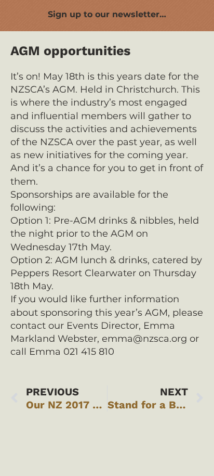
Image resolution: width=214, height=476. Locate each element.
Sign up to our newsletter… (107, 14)
